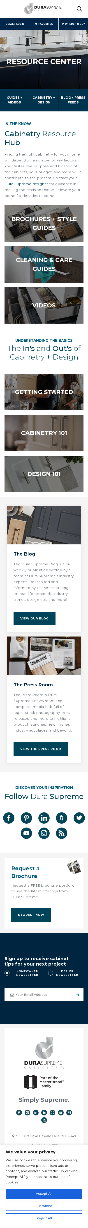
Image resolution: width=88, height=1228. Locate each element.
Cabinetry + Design (43, 100)
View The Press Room (40, 749)
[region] (44, 1186)
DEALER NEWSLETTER (67, 973)
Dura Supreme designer (26, 184)
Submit (77, 994)
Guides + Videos (14, 100)
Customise (44, 1206)
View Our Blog (34, 618)
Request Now (31, 914)
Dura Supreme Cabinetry (43, 9)
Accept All (44, 1194)
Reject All (44, 1218)
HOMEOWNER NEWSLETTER (27, 973)
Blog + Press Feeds (73, 100)
